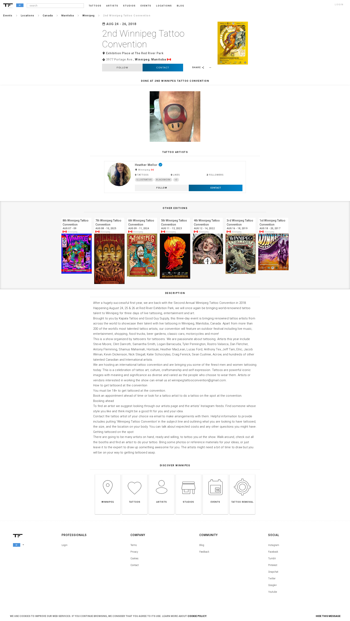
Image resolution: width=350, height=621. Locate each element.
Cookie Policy (197, 616)
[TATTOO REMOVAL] (242, 474)
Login (64, 545)
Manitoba (158, 59)
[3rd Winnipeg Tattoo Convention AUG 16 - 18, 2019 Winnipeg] (240, 217)
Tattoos (95, 5)
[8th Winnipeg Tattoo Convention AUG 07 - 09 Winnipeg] (76, 217)
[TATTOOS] (134, 474)
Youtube (272, 591)
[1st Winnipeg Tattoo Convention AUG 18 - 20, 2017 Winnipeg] (273, 217)
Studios (129, 5)
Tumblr (272, 558)
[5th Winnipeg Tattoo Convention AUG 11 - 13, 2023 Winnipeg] (175, 217)
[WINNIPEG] (107, 474)
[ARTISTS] (161, 474)
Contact (162, 67)
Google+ (272, 585)
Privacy (134, 551)
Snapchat (273, 571)
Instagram (273, 545)
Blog (201, 545)
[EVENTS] (215, 474)
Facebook (273, 551)
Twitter (271, 578)
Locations (164, 5)
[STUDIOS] (188, 474)
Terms (133, 545)
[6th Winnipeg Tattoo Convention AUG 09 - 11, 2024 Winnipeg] (142, 217)
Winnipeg (142, 59)
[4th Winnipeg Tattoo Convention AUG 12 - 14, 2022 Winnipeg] (208, 217)
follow (122, 67)
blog (180, 5)
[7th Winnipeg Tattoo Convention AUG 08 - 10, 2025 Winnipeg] (109, 217)
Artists (112, 5)
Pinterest (272, 565)
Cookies (134, 558)
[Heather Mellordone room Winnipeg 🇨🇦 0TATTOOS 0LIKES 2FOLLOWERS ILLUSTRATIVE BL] (175, 161)
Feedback (204, 551)
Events (146, 5)
